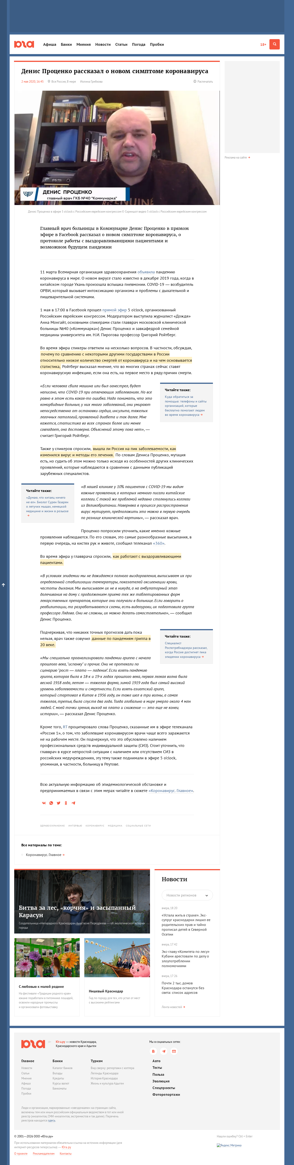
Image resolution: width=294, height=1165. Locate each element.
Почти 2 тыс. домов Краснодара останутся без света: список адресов (183, 988)
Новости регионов (181, 895)
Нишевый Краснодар (106, 991)
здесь (51, 1120)
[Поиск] (274, 44)
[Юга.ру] (24, 44)
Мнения (83, 44)
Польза (158, 1074)
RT (65, 726)
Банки (66, 44)
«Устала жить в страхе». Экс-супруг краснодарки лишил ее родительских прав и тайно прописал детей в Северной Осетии (186, 925)
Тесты (157, 1067)
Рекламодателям (43, 1154)
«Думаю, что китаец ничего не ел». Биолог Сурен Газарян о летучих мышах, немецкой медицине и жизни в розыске (47, 504)
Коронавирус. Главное (43, 854)
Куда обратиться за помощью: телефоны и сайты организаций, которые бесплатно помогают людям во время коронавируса (185, 406)
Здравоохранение (52, 825)
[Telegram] (164, 1051)
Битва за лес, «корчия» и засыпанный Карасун (77, 911)
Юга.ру (60, 1042)
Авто (157, 1061)
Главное (27, 1060)
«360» (158, 543)
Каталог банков (62, 1068)
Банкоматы (60, 1088)
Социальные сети (138, 825)
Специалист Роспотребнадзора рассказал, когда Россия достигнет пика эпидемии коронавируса (186, 650)
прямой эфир (114, 309)
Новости (103, 44)
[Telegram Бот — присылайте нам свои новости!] (174, 1051)
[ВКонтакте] (153, 1051)
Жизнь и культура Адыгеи (107, 1083)
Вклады (57, 1073)
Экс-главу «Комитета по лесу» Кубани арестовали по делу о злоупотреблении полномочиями (185, 958)
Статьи (121, 44)
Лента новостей (172, 1007)
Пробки (157, 44)
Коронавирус (95, 825)
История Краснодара (104, 1078)
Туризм (97, 1060)
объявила (146, 272)
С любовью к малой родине (41, 986)
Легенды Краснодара (104, 1073)
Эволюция (161, 1081)
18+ (263, 44)
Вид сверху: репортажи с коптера (112, 1068)
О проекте (21, 1154)
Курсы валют (61, 1083)
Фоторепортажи (166, 1094)
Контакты (66, 1154)
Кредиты (58, 1078)
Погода (138, 44)
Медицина (115, 825)
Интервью (75, 825)
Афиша (49, 44)
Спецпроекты (164, 1088)
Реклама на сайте (236, 157)
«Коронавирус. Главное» (171, 790)
